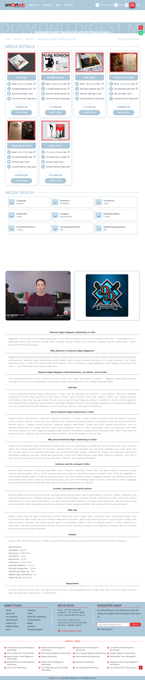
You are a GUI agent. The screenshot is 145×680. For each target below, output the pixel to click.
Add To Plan (21, 112)
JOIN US (135, 624)
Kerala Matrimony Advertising (88, 656)
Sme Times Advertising (16, 668)
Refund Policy (12, 626)
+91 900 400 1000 (106, 5)
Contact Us (11, 623)
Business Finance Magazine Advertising (87, 649)
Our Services (12, 617)
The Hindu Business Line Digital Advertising (54, 669)
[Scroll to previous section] (141, 663)
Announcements (34, 629)
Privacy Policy (33, 620)
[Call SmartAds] (141, 27)
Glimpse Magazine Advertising (122, 653)
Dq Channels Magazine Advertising (56, 653)
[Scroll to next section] (141, 667)
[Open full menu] (138, 5)
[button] (97, 5)
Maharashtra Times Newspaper (123, 656)
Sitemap (31, 610)
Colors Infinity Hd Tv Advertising (20, 653)
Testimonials (12, 620)
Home (8, 610)
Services (47, 5)
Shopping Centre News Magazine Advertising (124, 663)
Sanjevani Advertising (85, 662)
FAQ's (30, 613)
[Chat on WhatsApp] (141, 33)
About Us (34, 5)
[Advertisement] (72, 254)
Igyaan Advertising (49, 656)
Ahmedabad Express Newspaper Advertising (20, 649)
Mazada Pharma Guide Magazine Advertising (21, 663)
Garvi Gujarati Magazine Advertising (91, 653)
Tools (8, 629)
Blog (58, 5)
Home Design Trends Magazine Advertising (20, 658)
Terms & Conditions (34, 617)
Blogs (30, 623)
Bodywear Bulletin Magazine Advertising (53, 649)
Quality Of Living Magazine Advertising (52, 663)
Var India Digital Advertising (87, 668)
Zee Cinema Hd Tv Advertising (122, 668)
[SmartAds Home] (15, 5)
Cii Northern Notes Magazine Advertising (122, 649)
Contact (69, 5)
